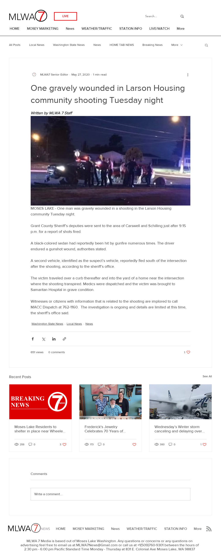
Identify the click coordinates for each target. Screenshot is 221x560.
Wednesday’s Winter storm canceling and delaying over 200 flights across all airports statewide (179, 429)
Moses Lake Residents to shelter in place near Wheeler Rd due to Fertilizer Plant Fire (39, 429)
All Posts (15, 44)
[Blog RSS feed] (209, 529)
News (97, 44)
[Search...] (182, 16)
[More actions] (187, 74)
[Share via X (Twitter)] (43, 339)
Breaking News (152, 44)
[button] (206, 45)
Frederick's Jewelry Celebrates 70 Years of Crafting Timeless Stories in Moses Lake (108, 429)
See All (207, 376)
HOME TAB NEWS (122, 44)
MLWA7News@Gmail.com (97, 545)
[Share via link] (64, 339)
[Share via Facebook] (33, 339)
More (174, 44)
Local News (36, 44)
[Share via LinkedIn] (54, 339)
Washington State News (69, 44)
